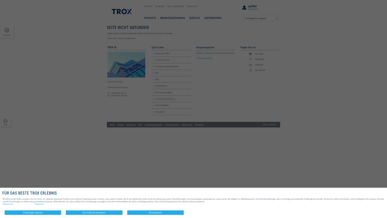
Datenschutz (8, 204)
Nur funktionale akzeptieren (94, 212)
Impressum (39, 204)
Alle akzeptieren (155, 212)
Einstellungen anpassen (33, 212)
